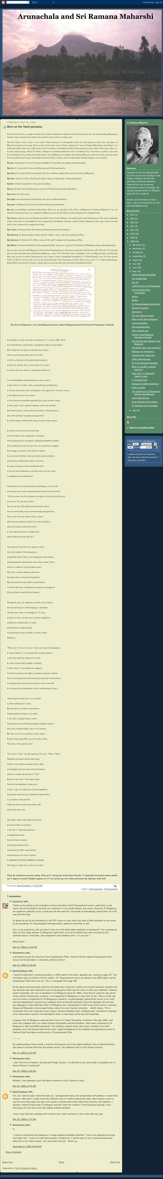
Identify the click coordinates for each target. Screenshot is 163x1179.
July (134, 264)
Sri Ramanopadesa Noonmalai (146, 304)
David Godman (20, 971)
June (135, 268)
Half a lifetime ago (140, 331)
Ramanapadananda (140, 327)
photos (135, 300)
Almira (135, 297)
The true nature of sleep (143, 316)
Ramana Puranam (140, 308)
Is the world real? (140, 380)
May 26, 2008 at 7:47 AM (24, 1119)
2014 (132, 219)
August (136, 260)
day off (135, 282)
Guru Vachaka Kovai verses (145, 402)
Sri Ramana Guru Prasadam (145, 406)
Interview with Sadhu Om (143, 355)
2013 (132, 222)
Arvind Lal (18, 901)
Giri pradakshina (139, 279)
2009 (132, 238)
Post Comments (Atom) (26, 1168)
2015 (132, 215)
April (134, 410)
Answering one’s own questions (146, 348)
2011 (132, 230)
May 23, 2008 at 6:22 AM (24, 1053)
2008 (132, 241)
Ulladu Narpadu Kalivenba (144, 275)
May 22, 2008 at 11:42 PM (25, 947)
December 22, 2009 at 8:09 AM (27, 1146)
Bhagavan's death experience (145, 384)
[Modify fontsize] (129, 450)
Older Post (115, 1162)
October (136, 252)
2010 (132, 234)
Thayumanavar (111, 889)
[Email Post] (115, 886)
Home (61, 1162)
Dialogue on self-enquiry (143, 352)
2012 (132, 226)
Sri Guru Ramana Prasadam (145, 363)
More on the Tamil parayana (144, 319)
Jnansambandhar (140, 323)
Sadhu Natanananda (141, 359)
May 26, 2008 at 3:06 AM (24, 1071)
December (137, 245)
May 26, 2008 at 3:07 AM (24, 1086)
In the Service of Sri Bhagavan (146, 286)
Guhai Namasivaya (140, 398)
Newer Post (7, 1162)
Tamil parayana (96, 889)
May (134, 271)
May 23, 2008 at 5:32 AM (24, 965)
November (137, 249)
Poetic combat (138, 388)
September (137, 256)
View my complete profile (141, 428)
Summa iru (137, 312)
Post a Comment (13, 1152)
